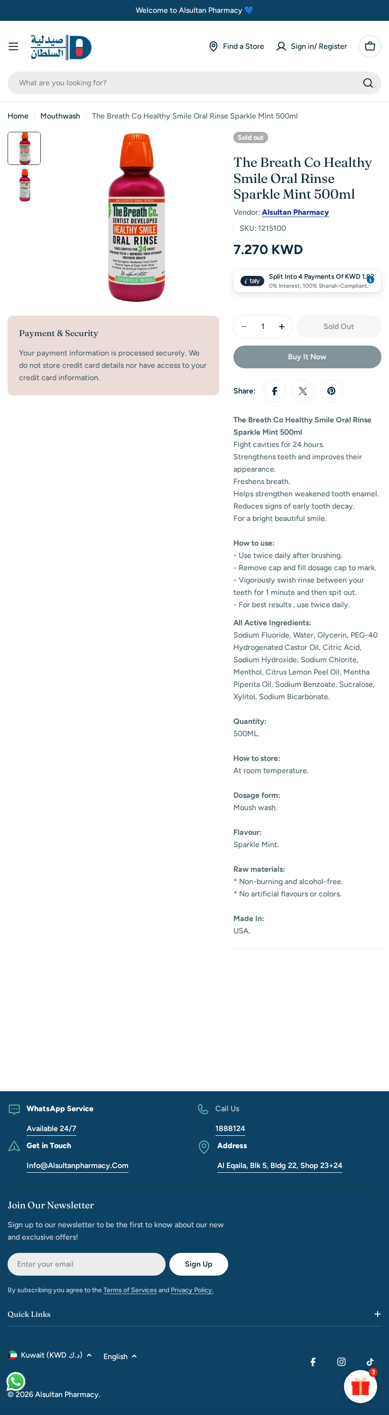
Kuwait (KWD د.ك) (52, 1355)
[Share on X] (303, 391)
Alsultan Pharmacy (295, 212)
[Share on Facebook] (274, 391)
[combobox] (194, 83)
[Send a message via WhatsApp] (16, 1381)
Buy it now (307, 356)
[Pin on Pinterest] (331, 391)
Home (18, 115)
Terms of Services (130, 1290)
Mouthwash (60, 115)
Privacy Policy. (192, 1290)
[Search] (368, 83)
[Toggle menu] (13, 46)
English (115, 1356)
